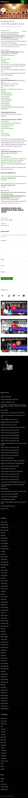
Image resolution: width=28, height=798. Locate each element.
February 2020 (4, 602)
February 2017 (4, 658)
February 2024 (4, 556)
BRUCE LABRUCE (5, 66)
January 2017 (4, 660)
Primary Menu (26, 2)
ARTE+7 (24, 176)
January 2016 (4, 676)
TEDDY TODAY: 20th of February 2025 (10, 440)
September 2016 (5, 668)
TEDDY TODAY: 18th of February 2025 (10, 450)
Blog (2, 21)
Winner (2, 766)
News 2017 (3, 745)
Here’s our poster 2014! (6, 218)
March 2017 (3, 655)
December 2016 (4, 663)
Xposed (2, 769)
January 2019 (4, 618)
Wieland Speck (4, 32)
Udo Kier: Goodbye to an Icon (8, 402)
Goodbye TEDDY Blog (6, 396)
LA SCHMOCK (7, 158)
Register (3, 778)
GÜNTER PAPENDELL (7, 94)
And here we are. (5, 224)
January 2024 (4, 559)
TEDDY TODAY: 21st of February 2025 (10, 438)
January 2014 (4, 700)
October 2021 (4, 588)
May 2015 (3, 684)
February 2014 (4, 698)
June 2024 (3, 554)
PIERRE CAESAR (5, 98)
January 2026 (4, 522)
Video (2, 763)
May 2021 (3, 594)
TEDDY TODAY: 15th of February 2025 (10, 474)
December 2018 (4, 620)
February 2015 (4, 690)
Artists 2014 (4, 718)
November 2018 (4, 623)
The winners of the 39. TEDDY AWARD (10, 435)
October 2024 (4, 546)
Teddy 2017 (3, 758)
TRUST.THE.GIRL (5, 135)
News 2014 (6, 21)
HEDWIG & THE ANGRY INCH (9, 89)
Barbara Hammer (4, 488)
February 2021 (4, 596)
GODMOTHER (5, 62)
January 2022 (4, 583)
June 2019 (3, 612)
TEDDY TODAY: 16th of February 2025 (10, 466)
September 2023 (5, 564)
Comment (4, 240)
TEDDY (2, 747)
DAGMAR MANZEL (6, 92)
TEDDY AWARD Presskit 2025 (8, 499)
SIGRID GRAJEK (5, 123)
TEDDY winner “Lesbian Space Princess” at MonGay (13, 427)
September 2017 (5, 647)
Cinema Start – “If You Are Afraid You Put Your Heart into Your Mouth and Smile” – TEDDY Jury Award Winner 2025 (14, 406)
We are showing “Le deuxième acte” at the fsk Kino (13, 412)
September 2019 (5, 610)
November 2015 (4, 682)
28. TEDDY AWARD (5, 208)
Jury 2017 (3, 731)
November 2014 (4, 695)
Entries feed (3, 784)
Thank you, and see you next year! (9, 424)
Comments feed (4, 786)
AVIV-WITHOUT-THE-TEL (11, 160)
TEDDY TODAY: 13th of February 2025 (10, 479)
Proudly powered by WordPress (7, 796)
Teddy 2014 (11, 21)
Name (3, 259)
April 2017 (3, 652)
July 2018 (3, 628)
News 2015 (3, 739)
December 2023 (4, 562)
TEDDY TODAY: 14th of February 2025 (10, 476)
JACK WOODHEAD (6, 105)
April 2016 (3, 671)
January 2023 (4, 572)
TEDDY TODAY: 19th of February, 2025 (10, 447)
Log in (2, 781)
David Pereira (14, 114)
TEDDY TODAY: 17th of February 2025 (10, 455)
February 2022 (4, 580)
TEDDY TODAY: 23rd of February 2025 (10, 430)
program (21, 210)
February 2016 (4, 674)
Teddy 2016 (3, 755)
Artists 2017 (4, 723)
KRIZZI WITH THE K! (6, 162)
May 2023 (3, 567)
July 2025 (3, 532)
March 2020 (3, 599)
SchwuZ (22, 52)
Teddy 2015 (3, 753)
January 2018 (4, 639)
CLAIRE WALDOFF (16, 123)
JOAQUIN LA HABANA (7, 128)
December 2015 (4, 679)
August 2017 (4, 650)
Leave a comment (18, 26)
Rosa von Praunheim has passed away (9, 399)
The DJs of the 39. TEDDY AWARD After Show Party (13, 482)
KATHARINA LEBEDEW (7, 124)
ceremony (13, 208)
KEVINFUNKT (15, 158)
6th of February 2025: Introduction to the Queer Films (13, 491)
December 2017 (4, 642)
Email (2, 265)
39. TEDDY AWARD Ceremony (8, 506)
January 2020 (4, 604)
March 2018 (3, 634)
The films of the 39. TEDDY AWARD (9, 496)
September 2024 (5, 548)
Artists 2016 (4, 721)
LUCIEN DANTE (5, 96)
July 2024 (3, 551)
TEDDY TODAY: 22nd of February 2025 (10, 432)
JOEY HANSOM (5, 133)
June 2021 (3, 591)
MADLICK (3, 60)
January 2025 (4, 540)
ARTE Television (15, 176)
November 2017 (4, 644)
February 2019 (4, 615)
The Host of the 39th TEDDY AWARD (9, 452)
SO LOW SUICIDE (5, 59)
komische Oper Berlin (7, 210)
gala (19, 208)
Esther (11, 26)
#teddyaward (5, 2)
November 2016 (4, 666)
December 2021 (4, 586)
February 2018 (4, 636)
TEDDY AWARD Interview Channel (9, 419)
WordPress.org (4, 789)
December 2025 (4, 524)
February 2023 (4, 570)
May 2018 (3, 631)
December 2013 (4, 703)
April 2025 (3, 535)
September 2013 (5, 708)
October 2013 (4, 706)
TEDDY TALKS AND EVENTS (7, 458)
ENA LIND (23, 64)
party (15, 210)
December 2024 (4, 543)
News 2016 (3, 742)
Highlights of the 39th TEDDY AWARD (10, 422)
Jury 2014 (3, 729)
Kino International (18, 37)
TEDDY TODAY (4, 761)
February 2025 (4, 538)
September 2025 (5, 530)
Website (3, 272)
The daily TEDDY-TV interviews (8, 468)
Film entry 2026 (4, 410)
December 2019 (4, 607)
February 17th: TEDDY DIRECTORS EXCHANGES (12, 463)
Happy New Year (4, 508)
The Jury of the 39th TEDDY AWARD (9, 494)
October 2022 (4, 575)
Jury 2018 (3, 734)
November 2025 (4, 527)
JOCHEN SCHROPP (9, 85)
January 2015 (4, 692)
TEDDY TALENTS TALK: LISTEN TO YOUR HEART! (13, 460)
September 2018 (5, 626)
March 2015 (3, 687)
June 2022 (3, 578)
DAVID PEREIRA (5, 103)
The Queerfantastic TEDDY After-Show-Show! (12, 471)
